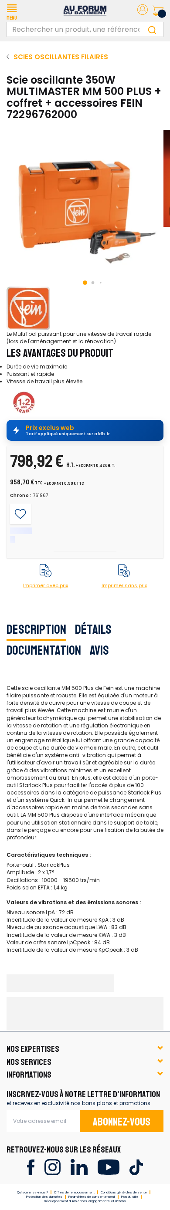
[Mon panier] (157, 11)
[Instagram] (52, 1166)
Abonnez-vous (121, 1122)
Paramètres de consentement (91, 1197)
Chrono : (21, 496)
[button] (12, 11)
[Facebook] (30, 1166)
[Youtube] (108, 1166)
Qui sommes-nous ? (32, 1192)
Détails (93, 629)
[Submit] (152, 29)
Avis (99, 650)
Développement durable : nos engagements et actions (85, 1201)
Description (36, 629)
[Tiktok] (136, 1166)
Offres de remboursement (74, 1192)
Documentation (44, 650)
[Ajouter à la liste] (20, 514)
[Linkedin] (79, 1166)
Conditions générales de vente (124, 1192)
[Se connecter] (142, 11)
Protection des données (44, 1197)
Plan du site (129, 1197)
